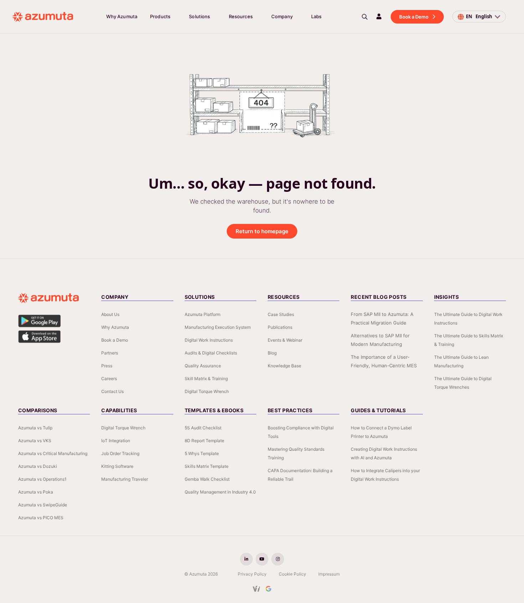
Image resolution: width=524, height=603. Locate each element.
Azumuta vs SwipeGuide (42, 504)
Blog (272, 353)
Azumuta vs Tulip (35, 427)
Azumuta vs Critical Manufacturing (52, 453)
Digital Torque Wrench (207, 391)
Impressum (329, 574)
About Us (110, 314)
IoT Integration (115, 440)
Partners (109, 353)
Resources (241, 16)
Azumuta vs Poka (35, 492)
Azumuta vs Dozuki (37, 466)
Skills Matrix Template (206, 466)
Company (282, 16)
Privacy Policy (252, 574)
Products (160, 16)
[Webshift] (256, 589)
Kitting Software (117, 466)
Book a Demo (413, 17)
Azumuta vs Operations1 (42, 479)
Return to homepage (262, 231)
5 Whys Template (202, 453)
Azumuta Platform (202, 314)
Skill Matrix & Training (206, 378)
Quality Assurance (203, 365)
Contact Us (112, 391)
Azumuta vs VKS (34, 440)
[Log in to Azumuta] (379, 16)
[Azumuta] (42, 17)
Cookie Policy (292, 574)
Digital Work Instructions (209, 340)
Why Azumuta (121, 16)
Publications (280, 327)
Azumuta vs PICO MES (40, 517)
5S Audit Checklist (203, 427)
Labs (316, 16)
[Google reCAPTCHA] (268, 589)
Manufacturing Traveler (124, 479)
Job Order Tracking (120, 453)
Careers (109, 378)
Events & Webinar (285, 340)
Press (106, 365)
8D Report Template (204, 440)
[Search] (365, 17)
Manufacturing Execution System (218, 327)
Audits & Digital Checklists (211, 353)
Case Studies (281, 314)
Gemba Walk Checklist (207, 479)
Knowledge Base (284, 365)
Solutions (199, 16)
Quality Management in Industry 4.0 (220, 492)
